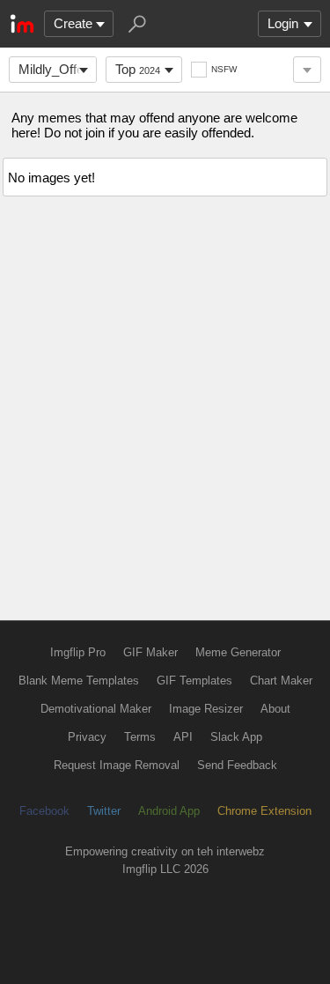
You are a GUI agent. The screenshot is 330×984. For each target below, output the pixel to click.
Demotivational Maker (95, 708)
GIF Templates (194, 680)
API (183, 737)
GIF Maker (150, 652)
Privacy (87, 737)
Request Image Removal (117, 765)
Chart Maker (281, 680)
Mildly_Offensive (57, 69)
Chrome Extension (264, 811)
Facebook (44, 811)
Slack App (236, 737)
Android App (169, 811)
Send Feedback (237, 765)
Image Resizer (206, 708)
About (275, 708)
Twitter (104, 811)
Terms (140, 737)
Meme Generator (238, 652)
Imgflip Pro (78, 652)
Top (137, 69)
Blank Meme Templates (78, 680)
